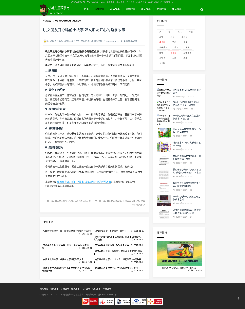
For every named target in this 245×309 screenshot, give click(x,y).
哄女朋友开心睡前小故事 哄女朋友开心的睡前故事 (84, 182)
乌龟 (187, 47)
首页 (86, 9)
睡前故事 (99, 9)
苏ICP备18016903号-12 (109, 294)
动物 (161, 37)
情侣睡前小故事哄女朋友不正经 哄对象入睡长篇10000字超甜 (187, 172)
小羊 (176, 47)
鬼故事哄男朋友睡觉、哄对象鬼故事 (112, 245)
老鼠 (172, 37)
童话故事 (115, 9)
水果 (185, 42)
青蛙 (191, 32)
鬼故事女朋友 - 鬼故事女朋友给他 (110, 231)
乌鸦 (174, 58)
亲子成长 (163, 47)
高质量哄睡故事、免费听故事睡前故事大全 (63, 259)
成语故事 (161, 9)
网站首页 (44, 289)
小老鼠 (184, 37)
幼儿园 (162, 63)
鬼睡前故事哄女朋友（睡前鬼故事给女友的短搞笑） (67, 231)
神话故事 (176, 9)
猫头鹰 (162, 42)
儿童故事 (146, 9)
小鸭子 (162, 58)
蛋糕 (161, 53)
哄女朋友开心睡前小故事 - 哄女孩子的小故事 (71, 201)
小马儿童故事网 (60, 12)
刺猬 (174, 42)
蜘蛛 (185, 58)
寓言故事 (130, 9)
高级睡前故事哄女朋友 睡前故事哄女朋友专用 (116, 268)
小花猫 (173, 53)
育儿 (179, 32)
